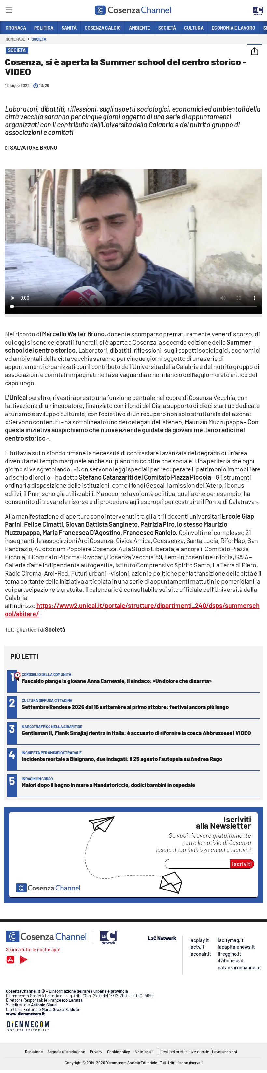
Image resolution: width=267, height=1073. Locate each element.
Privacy (96, 1051)
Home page (15, 39)
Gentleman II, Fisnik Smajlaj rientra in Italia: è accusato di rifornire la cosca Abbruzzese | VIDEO (136, 732)
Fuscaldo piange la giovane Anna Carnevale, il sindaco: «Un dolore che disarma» (117, 680)
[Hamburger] (8, 11)
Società (39, 39)
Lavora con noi (224, 1051)
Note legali (144, 1051)
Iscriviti (242, 863)
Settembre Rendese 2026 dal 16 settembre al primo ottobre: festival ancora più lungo (125, 706)
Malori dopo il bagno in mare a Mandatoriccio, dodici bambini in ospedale (108, 784)
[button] (254, 52)
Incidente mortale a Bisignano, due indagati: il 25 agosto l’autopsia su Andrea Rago (122, 758)
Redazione (34, 1051)
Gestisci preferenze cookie (184, 1051)
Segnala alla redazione (66, 1051)
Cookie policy (118, 1051)
